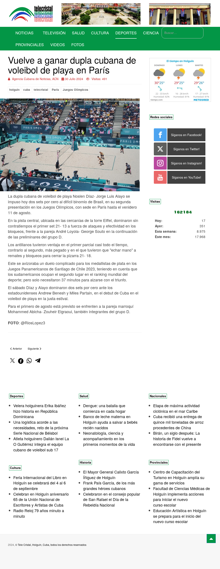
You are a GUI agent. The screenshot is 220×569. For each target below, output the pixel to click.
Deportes (126, 32)
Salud (78, 32)
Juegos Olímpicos (75, 90)
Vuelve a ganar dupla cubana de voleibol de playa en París (72, 64)
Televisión (54, 32)
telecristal (41, 90)
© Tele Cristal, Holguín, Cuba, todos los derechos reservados (50, 544)
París (55, 90)
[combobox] (182, 32)
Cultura (100, 32)
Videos (57, 44)
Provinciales (29, 44)
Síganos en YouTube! (186, 177)
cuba (26, 90)
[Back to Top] (211, 538)
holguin (14, 90)
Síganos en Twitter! (186, 149)
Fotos (77, 44)
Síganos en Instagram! (186, 163)
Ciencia (151, 32)
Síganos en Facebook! (186, 135)
